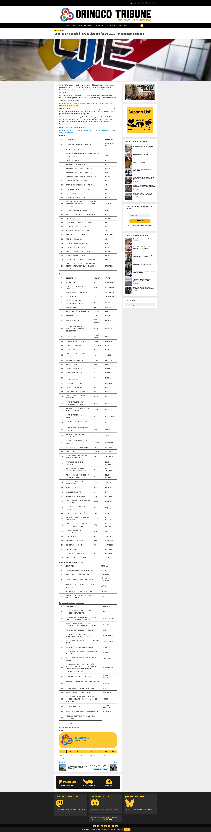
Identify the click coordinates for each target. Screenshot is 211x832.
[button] (129, 25)
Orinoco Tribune (107, 817)
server (99, 809)
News (73, 25)
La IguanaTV (64, 727)
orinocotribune (82, 738)
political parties (112, 755)
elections (73, 755)
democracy (66, 755)
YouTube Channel (139, 25)
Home (67, 25)
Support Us (109, 25)
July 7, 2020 (59, 37)
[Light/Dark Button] (125, 25)
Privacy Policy (120, 829)
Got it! (127, 829)
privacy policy (143, 225)
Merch (120, 25)
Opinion (79, 25)
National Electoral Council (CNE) (85, 755)
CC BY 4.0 (105, 820)
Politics (61, 30)
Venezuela (62, 758)
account (65, 811)
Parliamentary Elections (100, 755)
